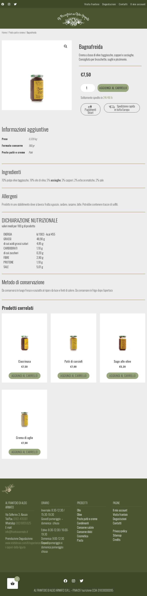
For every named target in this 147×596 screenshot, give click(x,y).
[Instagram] (9, 4)
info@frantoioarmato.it (16, 532)
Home (4, 32)
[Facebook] (2, 4)
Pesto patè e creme (17, 32)
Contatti (123, 4)
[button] (65, 46)
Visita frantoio (91, 4)
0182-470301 (20, 519)
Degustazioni (109, 4)
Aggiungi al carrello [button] (24, 376)
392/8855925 (23, 523)
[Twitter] (15, 4)
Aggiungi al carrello (113, 88)
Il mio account (138, 4)
